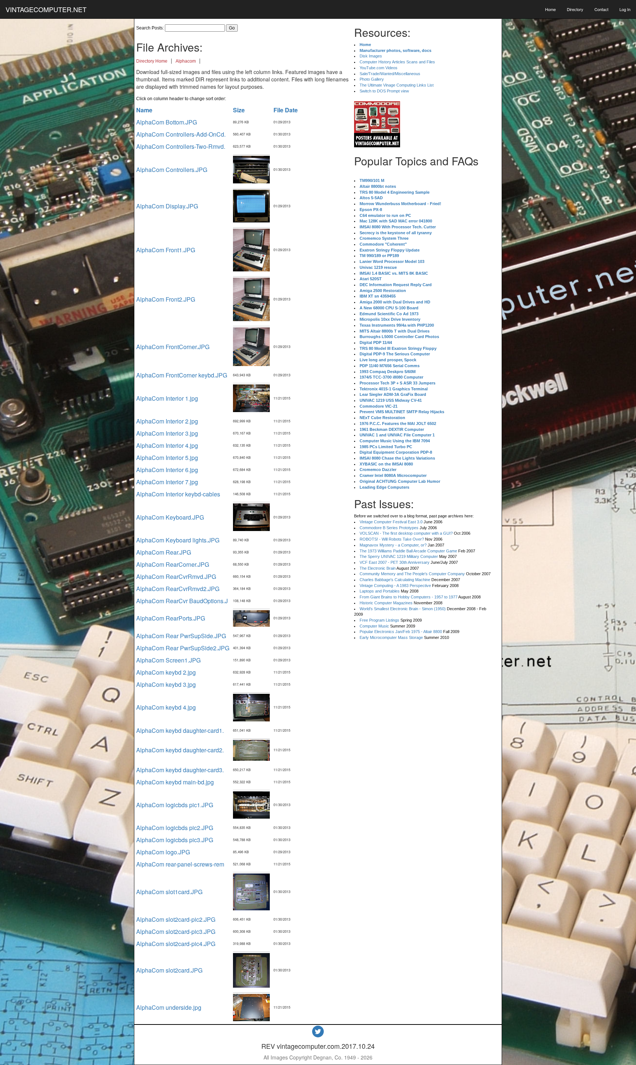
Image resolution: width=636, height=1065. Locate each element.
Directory (575, 9)
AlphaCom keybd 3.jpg (166, 684)
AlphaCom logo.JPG (163, 852)
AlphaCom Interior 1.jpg (167, 398)
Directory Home (151, 61)
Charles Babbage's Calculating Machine (395, 579)
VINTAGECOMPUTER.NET (46, 9)
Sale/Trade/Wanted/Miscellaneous (390, 73)
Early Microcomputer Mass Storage (391, 637)
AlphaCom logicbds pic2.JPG (174, 827)
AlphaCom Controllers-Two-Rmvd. (180, 146)
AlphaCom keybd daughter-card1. (180, 730)
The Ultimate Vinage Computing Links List (397, 85)
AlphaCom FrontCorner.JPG (172, 346)
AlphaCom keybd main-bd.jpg (175, 782)
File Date (285, 110)
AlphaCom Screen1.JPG (168, 660)
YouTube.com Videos (379, 68)
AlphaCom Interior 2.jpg (167, 421)
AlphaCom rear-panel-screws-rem (180, 864)
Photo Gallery (372, 79)
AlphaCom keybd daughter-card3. (180, 770)
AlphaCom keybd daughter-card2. (180, 750)
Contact (601, 9)
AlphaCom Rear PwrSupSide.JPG (181, 636)
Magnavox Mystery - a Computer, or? (393, 545)
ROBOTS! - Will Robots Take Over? (392, 539)
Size (239, 110)
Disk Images (371, 56)
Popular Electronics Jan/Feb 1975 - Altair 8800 (401, 631)
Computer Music (374, 626)
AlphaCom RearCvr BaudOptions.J (182, 601)
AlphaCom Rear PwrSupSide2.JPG (182, 648)
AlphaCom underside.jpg (168, 1007)
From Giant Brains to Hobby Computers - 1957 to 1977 (408, 597)
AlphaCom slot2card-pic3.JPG (175, 931)
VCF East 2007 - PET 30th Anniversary (395, 562)
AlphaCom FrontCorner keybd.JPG (181, 375)
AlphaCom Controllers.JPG (171, 169)
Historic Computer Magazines (386, 603)
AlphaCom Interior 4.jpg (167, 445)
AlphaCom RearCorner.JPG (172, 564)
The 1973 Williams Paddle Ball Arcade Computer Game (408, 551)
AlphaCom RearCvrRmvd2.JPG (177, 588)
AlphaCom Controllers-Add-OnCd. (181, 134)
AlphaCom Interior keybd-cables (178, 494)
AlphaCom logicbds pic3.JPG (174, 840)
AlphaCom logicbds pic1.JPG (174, 805)
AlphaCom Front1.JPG (165, 250)
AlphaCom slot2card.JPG (169, 970)
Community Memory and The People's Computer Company (412, 574)
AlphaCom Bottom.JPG (166, 122)
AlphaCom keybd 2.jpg (166, 672)
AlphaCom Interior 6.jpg (167, 469)
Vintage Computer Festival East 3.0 (391, 522)
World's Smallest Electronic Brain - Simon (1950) (403, 609)
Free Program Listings (379, 620)
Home (550, 9)
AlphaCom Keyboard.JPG (170, 517)
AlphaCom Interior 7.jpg (167, 482)
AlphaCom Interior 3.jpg (167, 433)
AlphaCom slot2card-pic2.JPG (175, 919)
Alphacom (186, 61)
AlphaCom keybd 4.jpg (166, 707)
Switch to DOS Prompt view (384, 91)
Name (144, 110)
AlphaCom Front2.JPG (165, 299)
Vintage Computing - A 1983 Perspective (395, 585)
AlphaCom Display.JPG (167, 206)
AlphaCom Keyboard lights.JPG (177, 540)
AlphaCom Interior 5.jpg (167, 457)
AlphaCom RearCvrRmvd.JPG (176, 576)
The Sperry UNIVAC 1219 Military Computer (399, 556)
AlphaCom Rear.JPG (163, 552)
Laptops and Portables (380, 591)
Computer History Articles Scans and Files (397, 62)
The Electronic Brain (378, 568)
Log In (624, 9)
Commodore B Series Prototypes (389, 528)
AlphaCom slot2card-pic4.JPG (175, 943)
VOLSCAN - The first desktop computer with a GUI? (406, 533)
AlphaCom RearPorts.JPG (170, 618)
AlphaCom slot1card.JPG (169, 892)
